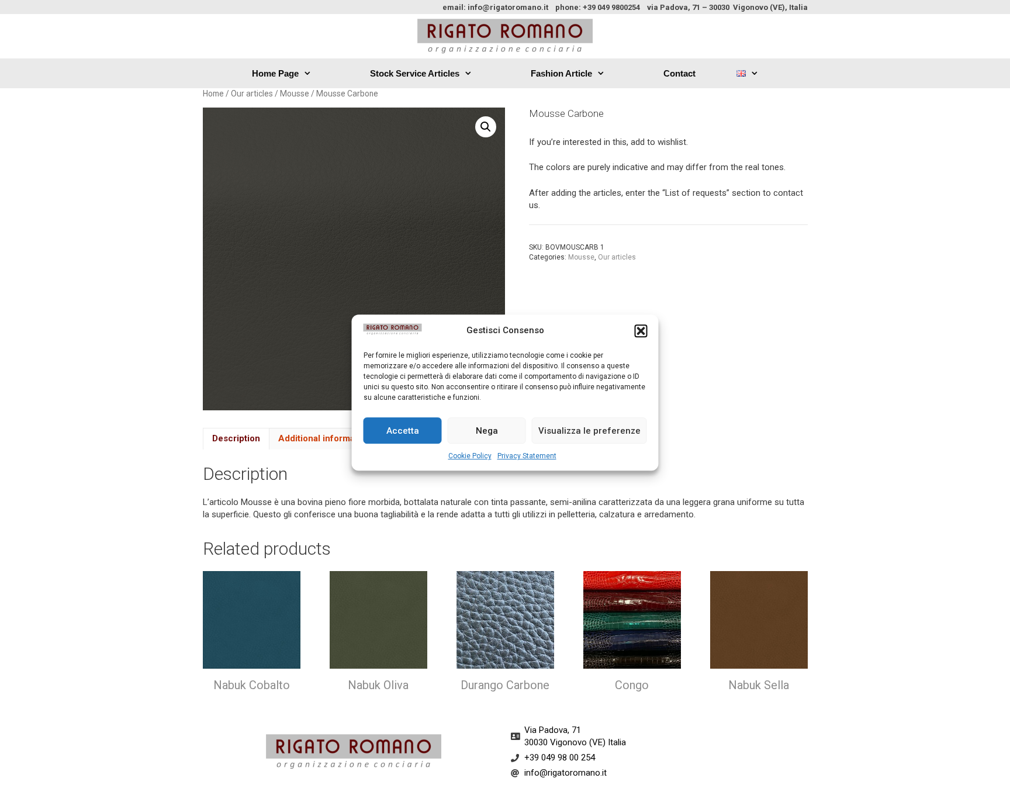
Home (213, 93)
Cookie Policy (470, 456)
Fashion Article (561, 73)
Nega (487, 431)
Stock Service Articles (414, 73)
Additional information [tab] (324, 438)
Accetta (402, 431)
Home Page (275, 73)
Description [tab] (236, 438)
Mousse (294, 93)
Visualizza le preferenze (589, 431)
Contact (679, 73)
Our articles (252, 93)
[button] (641, 331)
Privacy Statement (526, 456)
